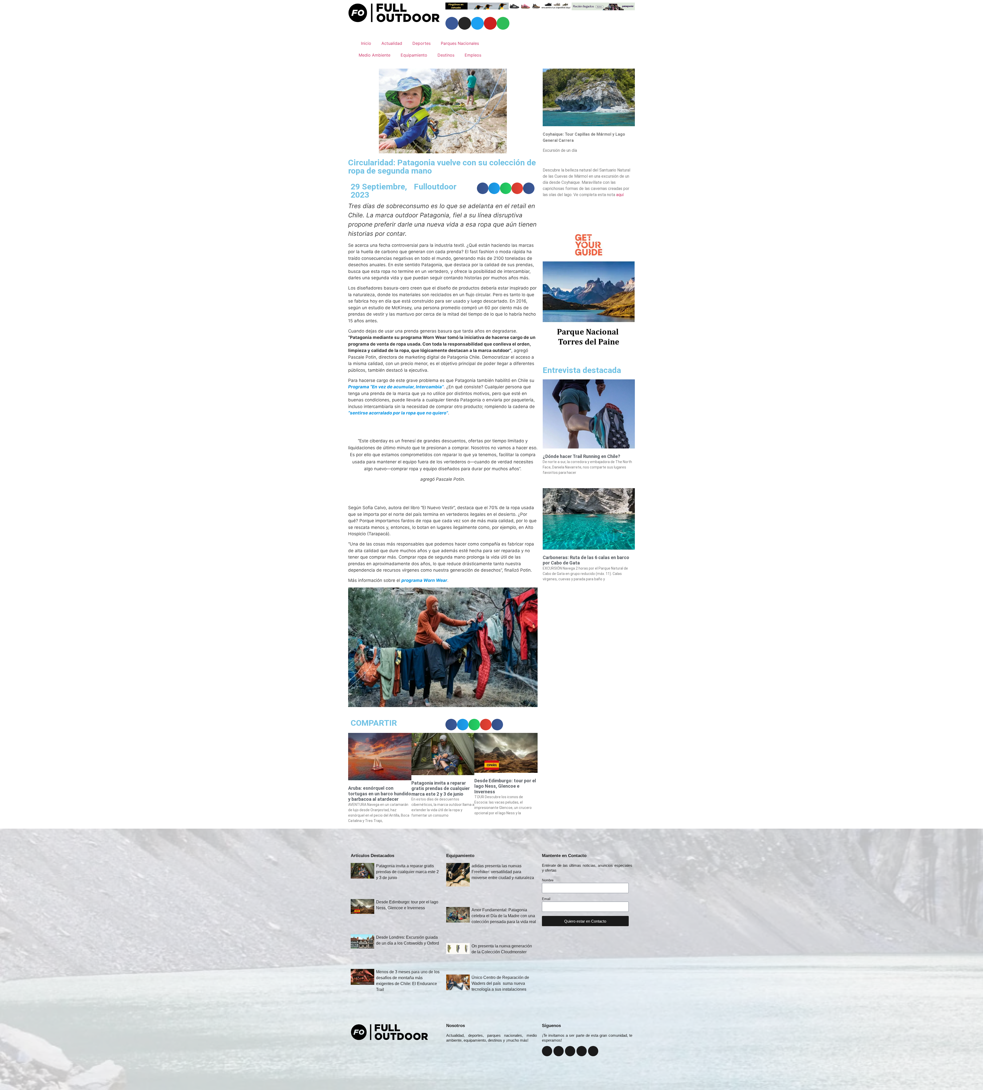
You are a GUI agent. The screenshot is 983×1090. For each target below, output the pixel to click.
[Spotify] (503, 23)
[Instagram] (464, 23)
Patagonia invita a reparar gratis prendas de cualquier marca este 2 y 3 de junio (440, 788)
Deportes (421, 43)
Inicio (366, 43)
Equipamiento (414, 55)
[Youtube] (490, 23)
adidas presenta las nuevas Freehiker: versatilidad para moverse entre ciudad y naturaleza (503, 872)
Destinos (445, 55)
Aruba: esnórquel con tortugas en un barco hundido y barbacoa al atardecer (379, 793)
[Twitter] (477, 23)
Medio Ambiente (374, 55)
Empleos (473, 55)
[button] (482, 188)
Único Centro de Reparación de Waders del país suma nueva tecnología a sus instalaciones (500, 983)
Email (546, 899)
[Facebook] (451, 23)
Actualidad (391, 43)
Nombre (547, 880)
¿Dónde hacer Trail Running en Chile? (581, 456)
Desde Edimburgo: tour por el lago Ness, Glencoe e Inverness (505, 786)
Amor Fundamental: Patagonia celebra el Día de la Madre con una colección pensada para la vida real (504, 916)
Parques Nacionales (460, 43)
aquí (620, 194)
